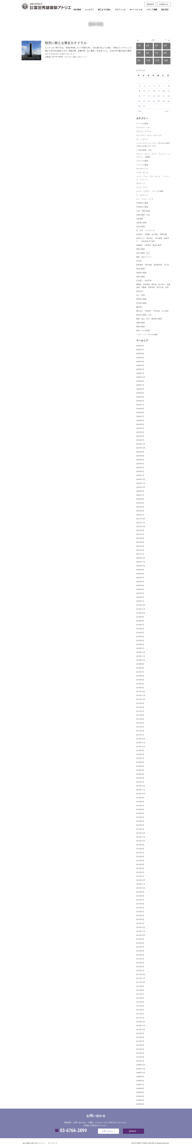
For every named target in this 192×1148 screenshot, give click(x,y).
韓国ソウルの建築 (143, 330)
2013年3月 (140, 915)
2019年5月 (140, 632)
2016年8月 (140, 754)
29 (168, 101)
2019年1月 (140, 648)
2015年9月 (140, 797)
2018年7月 (140, 672)
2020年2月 (140, 597)
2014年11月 (140, 837)
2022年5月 (140, 503)
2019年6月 (140, 628)
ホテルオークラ (142, 168)
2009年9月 (140, 1076)
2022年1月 (140, 514)
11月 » (166, 111)
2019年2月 (140, 644)
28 (164, 101)
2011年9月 (140, 986)
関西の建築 (140, 326)
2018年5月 (140, 679)
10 (144, 91)
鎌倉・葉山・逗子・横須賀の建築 (149, 318)
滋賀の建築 (140, 276)
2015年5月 (140, 813)
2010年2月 (140, 1057)
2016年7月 (140, 758)
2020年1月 (140, 601)
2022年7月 (140, 495)
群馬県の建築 (141, 299)
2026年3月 (140, 365)
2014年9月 (140, 844)
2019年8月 (140, 620)
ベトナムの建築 (142, 164)
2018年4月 (140, 683)
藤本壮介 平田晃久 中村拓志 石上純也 (152, 311)
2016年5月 (140, 766)
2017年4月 (140, 723)
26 (154, 101)
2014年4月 (140, 864)
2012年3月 (140, 962)
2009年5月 (140, 1092)
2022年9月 (140, 491)
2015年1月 (140, 829)
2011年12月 (140, 974)
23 (139, 101)
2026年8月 (140, 345)
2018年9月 (140, 664)
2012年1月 (140, 970)
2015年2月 (140, 825)
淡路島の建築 (141, 272)
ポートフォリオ (136, 9)
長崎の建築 (140, 322)
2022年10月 (140, 487)
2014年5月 (140, 860)
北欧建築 (139, 218)
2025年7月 (140, 385)
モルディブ (140, 183)
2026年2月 (140, 369)
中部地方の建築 (142, 206)
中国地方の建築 (142, 203)
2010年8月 (140, 1037)
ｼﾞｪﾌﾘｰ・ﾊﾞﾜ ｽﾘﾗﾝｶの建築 (147, 334)
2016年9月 (140, 750)
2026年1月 (140, 373)
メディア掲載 (151, 9)
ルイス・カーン (142, 187)
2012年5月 (140, 955)
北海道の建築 (141, 222)
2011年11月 (140, 978)
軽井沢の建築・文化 (144, 314)
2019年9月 (140, 617)
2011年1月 (140, 1017)
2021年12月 (140, 518)
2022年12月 (140, 479)
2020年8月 (140, 573)
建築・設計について (80, 57)
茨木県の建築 (141, 303)
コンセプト (89, 9)
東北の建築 (140, 268)
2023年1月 (140, 475)
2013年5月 (140, 907)
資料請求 (150, 4)
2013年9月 (140, 892)
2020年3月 (140, 593)
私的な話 (139, 291)
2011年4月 (140, 1006)
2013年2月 (140, 919)
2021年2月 (140, 550)
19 (154, 96)
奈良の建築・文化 (143, 253)
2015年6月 (140, 809)
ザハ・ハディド (142, 139)
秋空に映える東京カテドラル (66, 42)
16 (139, 96)
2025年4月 (140, 396)
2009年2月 (140, 1104)
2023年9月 (140, 452)
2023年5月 (140, 459)
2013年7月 (140, 899)
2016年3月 (140, 774)
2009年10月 (140, 1072)
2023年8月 (140, 455)
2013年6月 (140, 903)
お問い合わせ (107, 1131)
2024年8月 (140, 412)
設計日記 (164, 9)
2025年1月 (140, 404)
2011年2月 (140, 1013)
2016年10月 (140, 746)
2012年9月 (140, 939)
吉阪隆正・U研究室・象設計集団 (148, 245)
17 (144, 96)
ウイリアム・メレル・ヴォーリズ (149, 135)
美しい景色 (140, 295)
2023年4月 (140, 463)
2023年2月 (140, 471)
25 (149, 101)
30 (139, 106)
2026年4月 (140, 361)
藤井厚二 (139, 307)
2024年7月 (140, 416)
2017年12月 (140, 691)
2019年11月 (140, 609)
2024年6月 (140, 420)
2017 (153, 40)
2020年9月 (140, 569)
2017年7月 (140, 711)
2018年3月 (140, 687)
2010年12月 (140, 1021)
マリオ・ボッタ (142, 172)
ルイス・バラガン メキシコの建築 (149, 191)
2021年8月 (140, 530)
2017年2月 (140, 730)
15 (168, 91)
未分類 (138, 260)
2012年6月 (140, 950)
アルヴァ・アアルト (144, 131)
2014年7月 (140, 852)
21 (164, 96)
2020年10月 (140, 565)
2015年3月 (140, 821)
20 (159, 96)
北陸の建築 (140, 226)
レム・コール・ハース (144, 199)
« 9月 (139, 111)
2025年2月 (140, 400)
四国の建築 (140, 249)
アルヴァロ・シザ (143, 127)
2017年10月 (140, 699)
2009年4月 (140, 1096)
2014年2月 (140, 872)
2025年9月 (140, 381)
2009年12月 (140, 1064)
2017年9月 (140, 703)
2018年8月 (140, 668)
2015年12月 (140, 785)
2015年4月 (140, 817)
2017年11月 (140, 695)
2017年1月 (140, 734)
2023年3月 (140, 467)
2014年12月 (140, 833)
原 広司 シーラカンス (145, 230)
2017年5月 (140, 719)
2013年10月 (140, 888)
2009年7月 (140, 1084)
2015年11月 (140, 789)
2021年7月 (140, 534)
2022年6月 (140, 499)
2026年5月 (140, 357)
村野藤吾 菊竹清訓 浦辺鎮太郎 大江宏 (152, 264)
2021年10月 (140, 526)
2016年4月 (140, 770)
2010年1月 (140, 1061)
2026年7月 (140, 349)
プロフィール (120, 9)
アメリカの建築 (142, 123)
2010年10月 (140, 1029)
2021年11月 (140, 522)
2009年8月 (140, 1080)
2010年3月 (140, 1053)
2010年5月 (140, 1045)
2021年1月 (140, 554)
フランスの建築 (142, 160)
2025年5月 (140, 393)
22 (168, 96)
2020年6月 (140, 581)
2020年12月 (140, 558)
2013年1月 (140, 923)
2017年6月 (140, 715)
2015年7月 (140, 805)
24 (144, 101)
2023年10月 (140, 447)
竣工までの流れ (104, 9)
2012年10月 (140, 935)
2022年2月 (140, 510)
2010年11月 (140, 1025)
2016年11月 (140, 742)
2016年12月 (140, 738)
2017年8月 (140, 707)
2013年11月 (140, 884)
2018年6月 (140, 676)
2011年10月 (140, 982)
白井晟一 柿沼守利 (144, 280)
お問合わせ (163, 4)
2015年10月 (140, 793)
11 (149, 91)
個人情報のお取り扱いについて (34, 1143)
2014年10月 (140, 841)
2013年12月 (140, 880)
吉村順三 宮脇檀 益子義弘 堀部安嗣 (151, 234)
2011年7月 (140, 994)
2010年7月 (140, 1041)
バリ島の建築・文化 (144, 150)
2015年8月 (140, 801)
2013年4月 (140, 911)
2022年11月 (140, 483)
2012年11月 (140, 931)
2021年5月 (140, 542)
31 (144, 106)
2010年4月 (140, 1049)
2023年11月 (140, 444)
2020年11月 (140, 561)
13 (159, 91)
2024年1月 (140, 440)
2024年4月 (140, 428)
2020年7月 (140, 577)
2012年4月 (140, 958)
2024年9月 (140, 408)
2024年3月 (140, 432)
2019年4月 (140, 636)
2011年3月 (140, 1009)
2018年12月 (140, 652)
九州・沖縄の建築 (143, 210)
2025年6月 (140, 389)
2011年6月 (140, 998)
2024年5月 (140, 424)
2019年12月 (140, 605)
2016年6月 (140, 762)
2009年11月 (140, 1068)
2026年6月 (140, 353)
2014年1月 (140, 876)
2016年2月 (140, 778)
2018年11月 (140, 656)
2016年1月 (140, 782)
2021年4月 (140, 546)
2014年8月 (140, 848)
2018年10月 (140, 660)
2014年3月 (140, 868)
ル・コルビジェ (142, 195)
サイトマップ (52, 1143)
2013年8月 (140, 896)
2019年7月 (140, 624)
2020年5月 (140, 585)
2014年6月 (140, 856)
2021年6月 (140, 538)
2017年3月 (140, 727)
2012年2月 (140, 966)
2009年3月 (140, 1100)
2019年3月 (140, 640)
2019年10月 (140, 613)
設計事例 (77, 9)
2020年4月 (140, 589)
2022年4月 (140, 506)
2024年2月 (140, 436)
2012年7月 (140, 947)
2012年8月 (140, 943)
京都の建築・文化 (143, 214)
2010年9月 (140, 1033)
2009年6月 (140, 1088)
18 (149, 96)
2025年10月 (140, 377)
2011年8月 (140, 990)
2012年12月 (140, 927)
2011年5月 (140, 1002)
